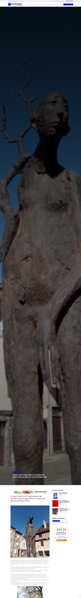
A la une (60, 504)
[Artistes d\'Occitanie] (15, 4)
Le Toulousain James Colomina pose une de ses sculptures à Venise (64, 509)
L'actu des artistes (17, 472)
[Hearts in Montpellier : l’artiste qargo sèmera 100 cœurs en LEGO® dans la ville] (55, 503)
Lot (53, 524)
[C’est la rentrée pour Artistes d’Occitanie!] (55, 495)
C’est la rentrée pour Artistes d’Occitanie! (63, 493)
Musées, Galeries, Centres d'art (58, 522)
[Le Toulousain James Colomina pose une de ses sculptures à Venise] (55, 511)
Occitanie (66, 522)
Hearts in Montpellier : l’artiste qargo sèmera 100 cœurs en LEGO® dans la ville (64, 502)
